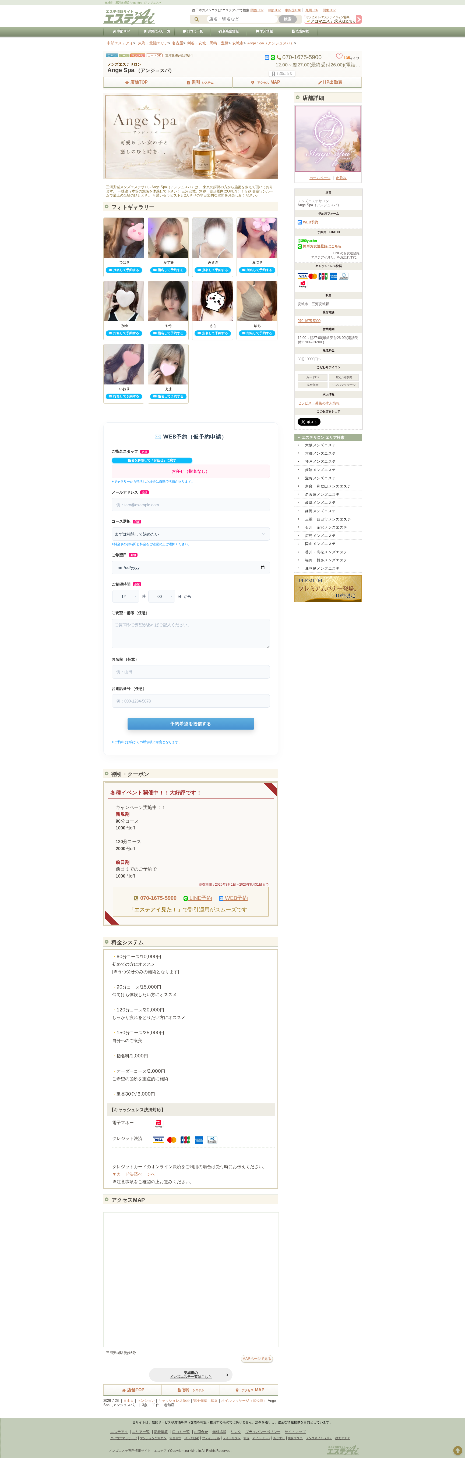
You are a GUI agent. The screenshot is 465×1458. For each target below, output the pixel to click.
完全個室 (200, 1401)
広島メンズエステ (320, 536)
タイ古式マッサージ (123, 1438)
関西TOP (257, 10)
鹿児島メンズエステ (322, 568)
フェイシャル (211, 1438)
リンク (236, 1432)
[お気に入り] (282, 74)
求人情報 (266, 31)
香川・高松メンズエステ (326, 552)
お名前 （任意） (125, 659)
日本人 (128, 1401)
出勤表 (341, 178)
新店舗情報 (230, 31)
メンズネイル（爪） (319, 1438)
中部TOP (274, 10)
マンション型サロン (153, 1438)
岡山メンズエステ (320, 544)
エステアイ (119, 1432)
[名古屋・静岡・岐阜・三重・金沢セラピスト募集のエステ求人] (333, 22)
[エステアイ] (343, 1454)
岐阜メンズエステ (320, 503)
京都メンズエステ (320, 453)
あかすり (279, 1438)
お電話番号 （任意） (129, 688)
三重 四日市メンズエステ (328, 519)
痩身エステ (295, 1438)
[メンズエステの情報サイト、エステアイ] (129, 24)
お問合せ (201, 1432)
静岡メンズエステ (320, 511)
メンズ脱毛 (191, 1438)
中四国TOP (293, 10)
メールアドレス (129, 492)
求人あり (138, 55)
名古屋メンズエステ (322, 495)
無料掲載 (219, 1432)
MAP (268, 82)
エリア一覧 (141, 1432)
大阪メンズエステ (320, 445)
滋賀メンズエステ (320, 478)
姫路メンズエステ (320, 470)
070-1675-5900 (309, 321)
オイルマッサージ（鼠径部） (244, 1401)
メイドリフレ (232, 1438)
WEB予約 (235, 898)
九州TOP (311, 10)
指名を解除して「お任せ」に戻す (152, 460)
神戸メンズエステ (320, 461)
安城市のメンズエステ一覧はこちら (191, 1375)
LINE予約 (200, 898)
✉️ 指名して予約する (123, 270)
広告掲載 (302, 31)
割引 (203, 82)
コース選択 (126, 521)
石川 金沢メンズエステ (326, 527)
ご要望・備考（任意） (130, 613)
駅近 (214, 1401)
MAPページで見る (256, 1359)
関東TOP (329, 10)
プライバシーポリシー (262, 1432)
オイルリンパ (261, 1438)
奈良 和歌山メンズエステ (328, 486)
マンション (146, 1401)
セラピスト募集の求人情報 (319, 403)
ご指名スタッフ (129, 451)
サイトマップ (295, 1432)
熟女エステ (342, 1438)
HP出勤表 (332, 82)
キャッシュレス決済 (174, 1401)
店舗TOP (139, 82)
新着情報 (161, 1432)
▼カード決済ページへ (133, 1174)
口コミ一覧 (194, 31)
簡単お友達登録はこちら (321, 246)
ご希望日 (124, 555)
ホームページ (319, 178)
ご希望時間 (126, 584)
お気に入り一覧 (158, 31)
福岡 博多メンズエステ (326, 560)
